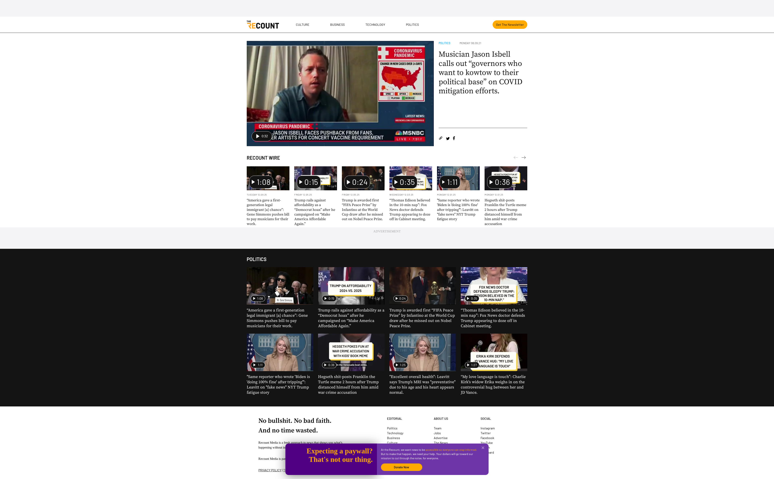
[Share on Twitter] (448, 139)
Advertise (441, 438)
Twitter (486, 433)
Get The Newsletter (510, 24)
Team (437, 428)
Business (337, 24)
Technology (375, 24)
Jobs (437, 433)
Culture (302, 24)
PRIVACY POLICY (269, 470)
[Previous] (523, 158)
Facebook (487, 438)
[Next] (515, 158)
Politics (412, 24)
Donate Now (401, 467)
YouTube (487, 443)
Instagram (488, 428)
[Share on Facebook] (454, 139)
